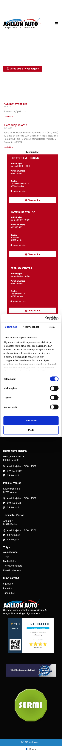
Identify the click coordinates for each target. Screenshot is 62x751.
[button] (56, 23)
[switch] (54, 388)
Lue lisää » (8, 116)
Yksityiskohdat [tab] (31, 326)
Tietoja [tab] (51, 326)
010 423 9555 (17, 283)
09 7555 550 (16, 227)
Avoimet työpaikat (15, 103)
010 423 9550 (17, 173)
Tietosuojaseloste (15, 125)
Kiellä (31, 430)
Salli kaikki (31, 420)
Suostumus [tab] (11, 326)
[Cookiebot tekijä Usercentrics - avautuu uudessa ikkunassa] (45, 318)
